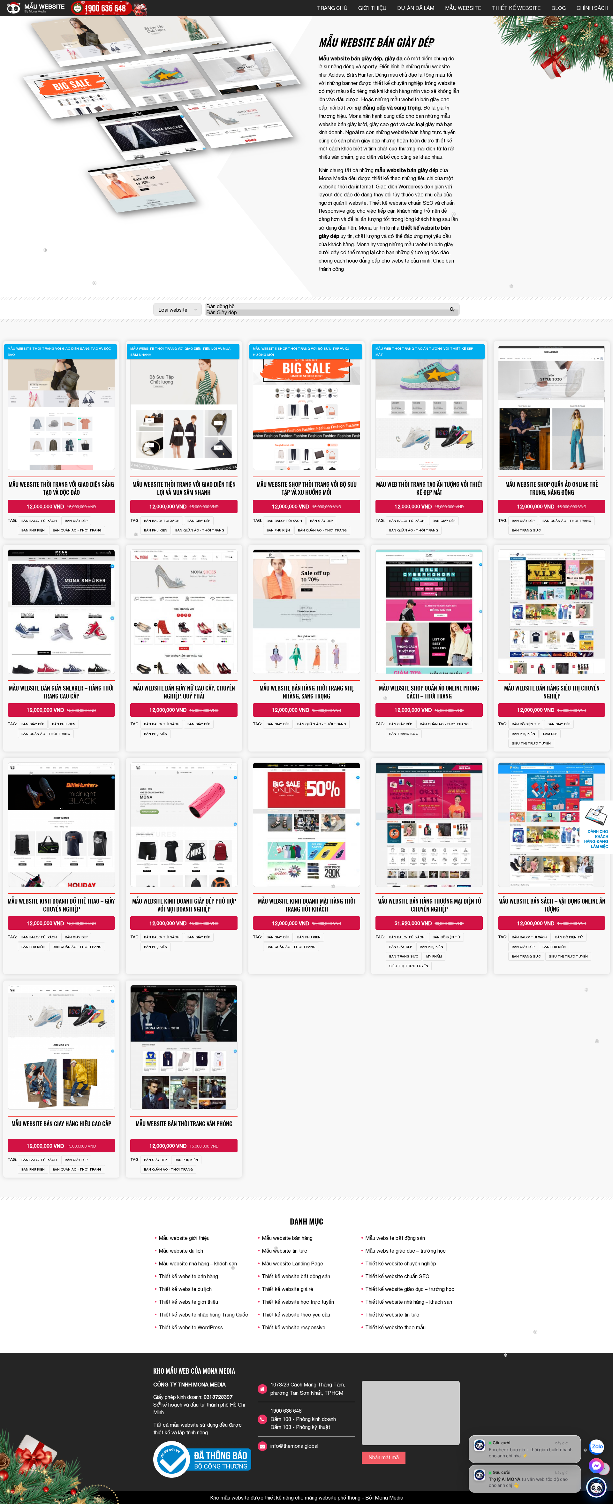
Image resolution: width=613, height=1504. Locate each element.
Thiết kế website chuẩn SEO (401, 203)
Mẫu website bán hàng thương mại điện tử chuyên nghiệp (429, 905)
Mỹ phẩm (434, 956)
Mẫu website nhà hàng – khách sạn (198, 1263)
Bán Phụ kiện (33, 530)
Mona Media (333, 178)
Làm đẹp (550, 734)
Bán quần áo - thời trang (77, 530)
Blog (558, 8)
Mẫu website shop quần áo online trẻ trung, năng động (551, 488)
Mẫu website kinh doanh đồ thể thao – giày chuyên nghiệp (61, 905)
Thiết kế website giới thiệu (188, 1302)
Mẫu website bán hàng (287, 1238)
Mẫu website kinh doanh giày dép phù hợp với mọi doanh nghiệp (184, 905)
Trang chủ (332, 8)
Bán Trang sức (526, 530)
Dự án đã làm (415, 8)
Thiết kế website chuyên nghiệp (400, 1263)
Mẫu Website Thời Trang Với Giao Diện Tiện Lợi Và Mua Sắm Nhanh (184, 488)
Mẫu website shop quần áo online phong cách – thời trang (429, 692)
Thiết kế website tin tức (392, 1314)
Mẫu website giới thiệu (184, 1238)
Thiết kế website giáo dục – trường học (409, 1289)
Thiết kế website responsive (293, 1327)
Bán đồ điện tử (526, 724)
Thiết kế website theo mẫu (395, 1327)
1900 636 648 (286, 1411)
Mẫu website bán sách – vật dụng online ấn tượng (551, 905)
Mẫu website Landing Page (292, 1263)
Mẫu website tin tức (284, 1251)
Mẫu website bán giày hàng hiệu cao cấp (61, 1123)
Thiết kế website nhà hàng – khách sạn (408, 1302)
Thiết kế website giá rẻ (287, 1289)
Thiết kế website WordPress (191, 1327)
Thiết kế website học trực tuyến (298, 1302)
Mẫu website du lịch (181, 1251)
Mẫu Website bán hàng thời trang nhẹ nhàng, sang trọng (307, 692)
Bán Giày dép (76, 521)
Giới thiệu (372, 8)
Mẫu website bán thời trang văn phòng (184, 1123)
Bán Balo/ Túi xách (39, 521)
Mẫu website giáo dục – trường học (405, 1251)
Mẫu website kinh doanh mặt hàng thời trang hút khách (306, 905)
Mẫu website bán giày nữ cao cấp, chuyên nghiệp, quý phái (184, 692)
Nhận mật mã (383, 1457)
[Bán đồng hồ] (332, 306)
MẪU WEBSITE (463, 8)
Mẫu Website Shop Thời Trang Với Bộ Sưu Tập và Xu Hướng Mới (307, 488)
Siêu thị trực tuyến (531, 743)
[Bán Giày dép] (332, 312)
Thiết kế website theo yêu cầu (296, 1314)
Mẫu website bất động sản (395, 1238)
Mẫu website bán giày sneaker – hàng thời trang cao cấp (61, 692)
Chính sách (592, 8)
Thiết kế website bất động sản (296, 1276)
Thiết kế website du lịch (185, 1289)
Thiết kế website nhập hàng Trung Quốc (203, 1314)
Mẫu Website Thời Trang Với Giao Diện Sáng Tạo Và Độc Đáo (61, 488)
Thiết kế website (516, 8)
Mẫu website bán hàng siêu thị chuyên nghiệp (552, 692)
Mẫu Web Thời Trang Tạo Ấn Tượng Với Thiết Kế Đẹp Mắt (429, 488)
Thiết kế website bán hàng (188, 1276)
